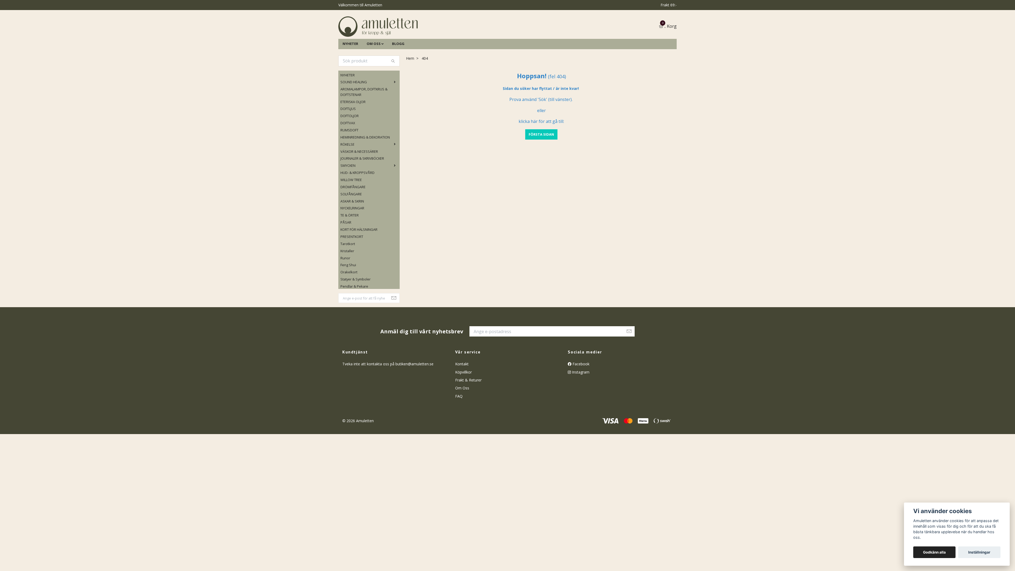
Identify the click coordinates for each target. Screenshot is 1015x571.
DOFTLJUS (348, 135)
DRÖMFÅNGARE (353, 213)
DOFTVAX (347, 150)
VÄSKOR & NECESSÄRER (359, 178)
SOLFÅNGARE (351, 221)
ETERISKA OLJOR (353, 128)
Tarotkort (347, 270)
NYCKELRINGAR (352, 235)
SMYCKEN (348, 192)
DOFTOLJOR (349, 143)
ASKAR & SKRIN (352, 228)
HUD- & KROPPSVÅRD (357, 199)
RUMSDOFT (349, 157)
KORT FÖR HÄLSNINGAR (358, 256)
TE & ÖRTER (349, 242)
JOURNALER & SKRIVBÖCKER (362, 185)
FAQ (459, 423)
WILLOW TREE (351, 206)
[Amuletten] (430, 40)
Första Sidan (541, 161)
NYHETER (350, 70)
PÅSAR (345, 249)
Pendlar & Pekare (354, 313)
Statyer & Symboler (355, 306)
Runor (345, 285)
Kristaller (347, 277)
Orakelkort (348, 299)
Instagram (580, 399)
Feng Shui (348, 292)
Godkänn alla (934, 552)
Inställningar (979, 552)
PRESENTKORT (351, 263)
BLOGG (398, 70)
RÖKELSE (347, 171)
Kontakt (462, 391)
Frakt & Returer (468, 406)
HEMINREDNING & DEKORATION (365, 164)
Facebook (580, 391)
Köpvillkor (463, 399)
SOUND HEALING (353, 109)
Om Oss (462, 415)
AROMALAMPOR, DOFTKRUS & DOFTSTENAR (363, 119)
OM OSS (374, 70)
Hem (410, 85)
